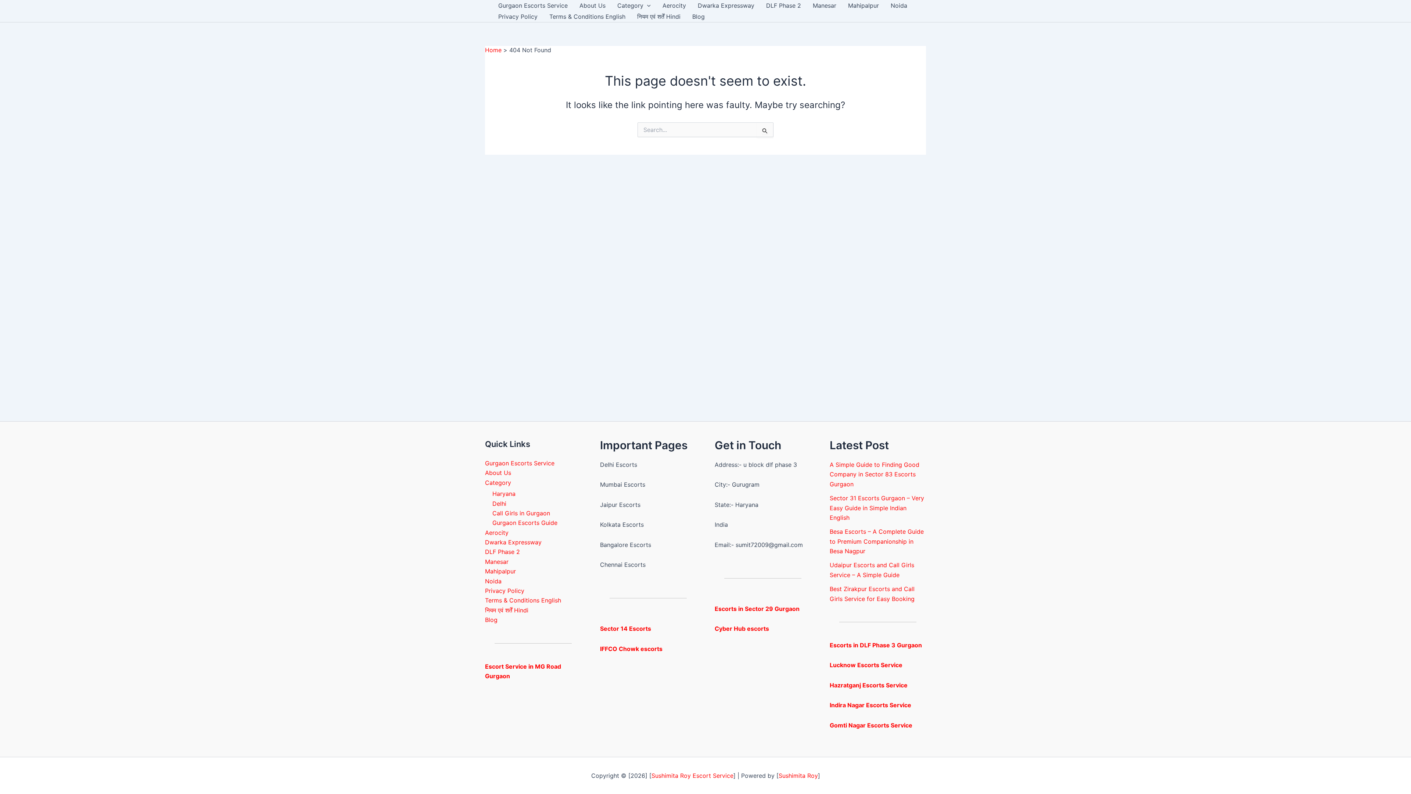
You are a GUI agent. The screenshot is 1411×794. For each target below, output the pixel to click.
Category (630, 5)
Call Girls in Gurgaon (521, 513)
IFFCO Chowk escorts (631, 648)
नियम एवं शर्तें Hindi (659, 16)
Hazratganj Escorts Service (869, 685)
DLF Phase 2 (783, 5)
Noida (899, 5)
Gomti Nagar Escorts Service (871, 725)
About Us (592, 5)
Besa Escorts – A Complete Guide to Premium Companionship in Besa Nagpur (877, 541)
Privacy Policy (518, 16)
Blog (698, 16)
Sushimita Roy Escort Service (692, 775)
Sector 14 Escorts (625, 628)
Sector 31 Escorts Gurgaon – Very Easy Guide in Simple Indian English (877, 507)
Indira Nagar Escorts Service (870, 705)
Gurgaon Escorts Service (533, 5)
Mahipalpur (863, 5)
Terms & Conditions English (587, 16)
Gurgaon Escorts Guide (524, 522)
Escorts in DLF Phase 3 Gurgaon (876, 645)
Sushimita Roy (798, 775)
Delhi (499, 503)
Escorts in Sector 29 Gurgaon (757, 608)
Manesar (824, 5)
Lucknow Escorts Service (866, 665)
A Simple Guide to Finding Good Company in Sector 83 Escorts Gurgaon (874, 474)
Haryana (504, 493)
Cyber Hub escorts (742, 628)
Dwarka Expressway (726, 5)
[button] (647, 5)
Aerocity (674, 5)
